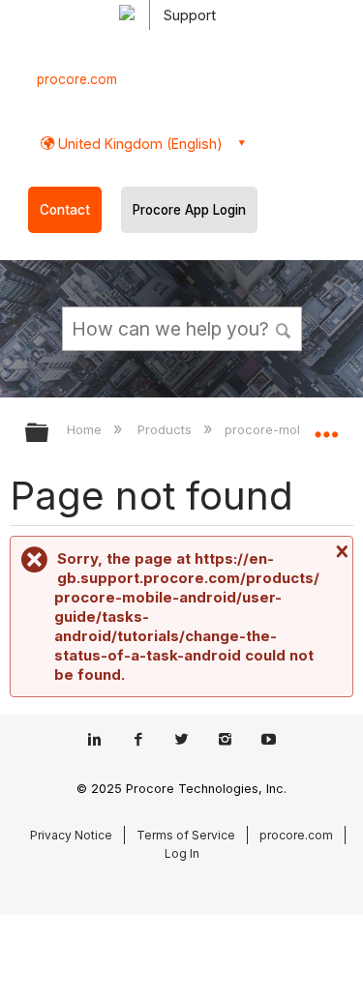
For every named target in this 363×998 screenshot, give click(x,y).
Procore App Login (189, 210)
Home (86, 429)
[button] (283, 327)
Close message (339, 551)
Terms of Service (185, 835)
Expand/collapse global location (326, 426)
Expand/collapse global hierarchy (49, 434)
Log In (182, 853)
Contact (65, 210)
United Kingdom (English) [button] (138, 143)
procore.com (77, 79)
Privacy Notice (71, 835)
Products (166, 429)
